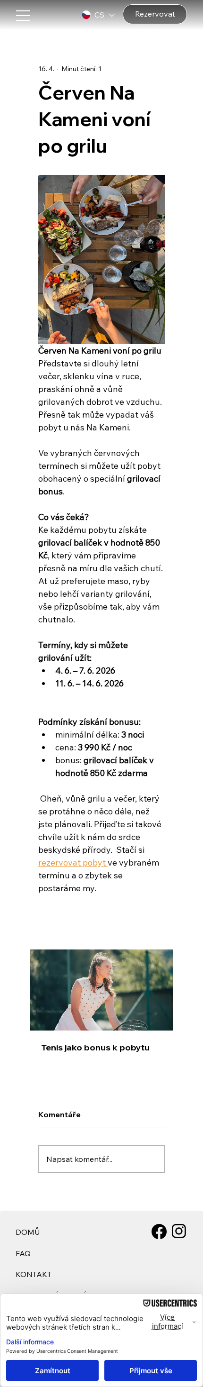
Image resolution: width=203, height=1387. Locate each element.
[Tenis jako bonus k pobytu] (101, 990)
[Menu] (61, 16)
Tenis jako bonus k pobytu (95, 1047)
